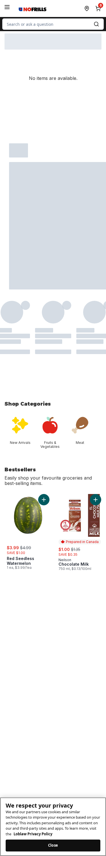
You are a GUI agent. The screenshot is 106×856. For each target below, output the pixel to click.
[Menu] (7, 7)
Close (53, 845)
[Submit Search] (96, 24)
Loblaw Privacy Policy (33, 833)
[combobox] (53, 24)
